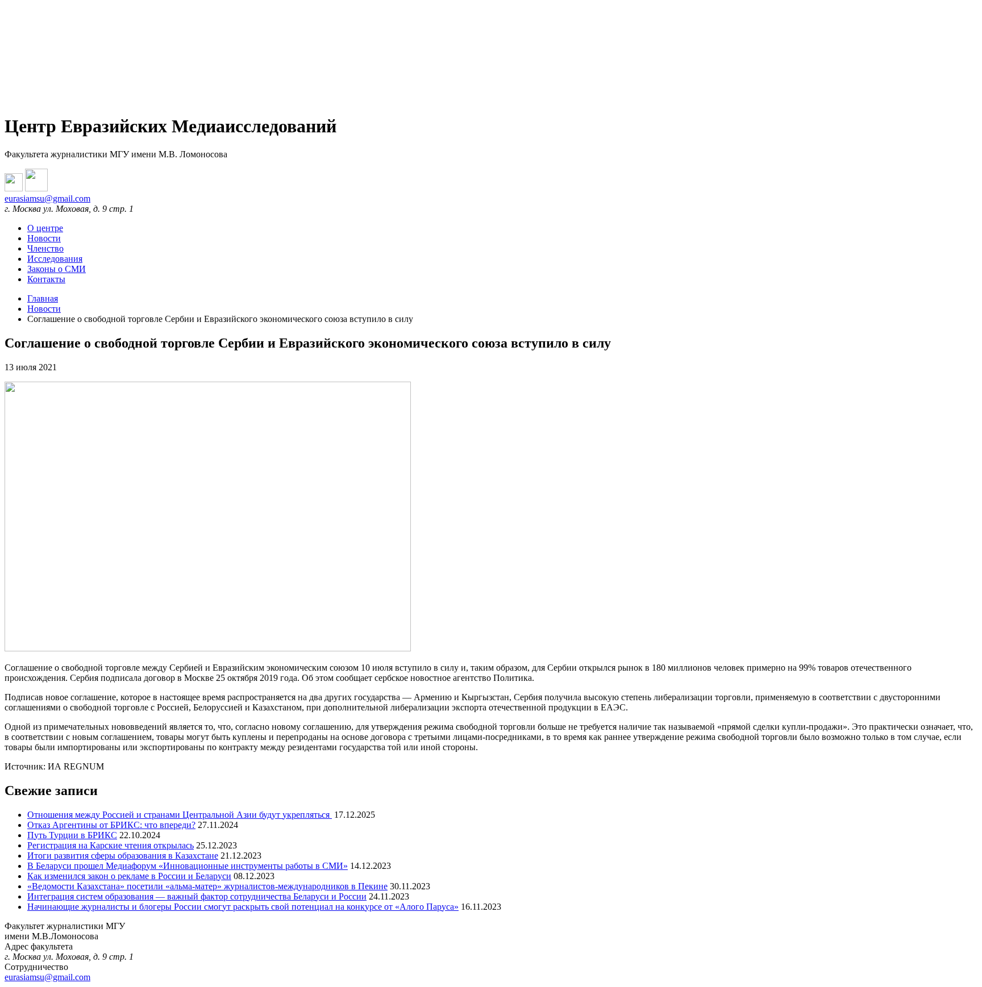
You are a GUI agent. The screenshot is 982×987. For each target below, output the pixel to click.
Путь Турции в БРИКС (72, 835)
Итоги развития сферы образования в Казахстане (122, 855)
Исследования (54, 259)
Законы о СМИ (56, 269)
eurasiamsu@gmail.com (47, 198)
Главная (42, 298)
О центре (45, 228)
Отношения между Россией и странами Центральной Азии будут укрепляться (179, 814)
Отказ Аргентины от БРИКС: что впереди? (111, 825)
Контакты (46, 279)
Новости (44, 238)
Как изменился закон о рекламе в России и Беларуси (129, 876)
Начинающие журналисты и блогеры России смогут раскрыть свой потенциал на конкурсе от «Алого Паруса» (243, 906)
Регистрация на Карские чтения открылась (110, 845)
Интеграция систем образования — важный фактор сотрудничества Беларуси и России (197, 896)
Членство (45, 248)
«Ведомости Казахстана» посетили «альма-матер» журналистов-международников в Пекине (207, 886)
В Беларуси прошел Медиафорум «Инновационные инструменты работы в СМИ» (187, 866)
